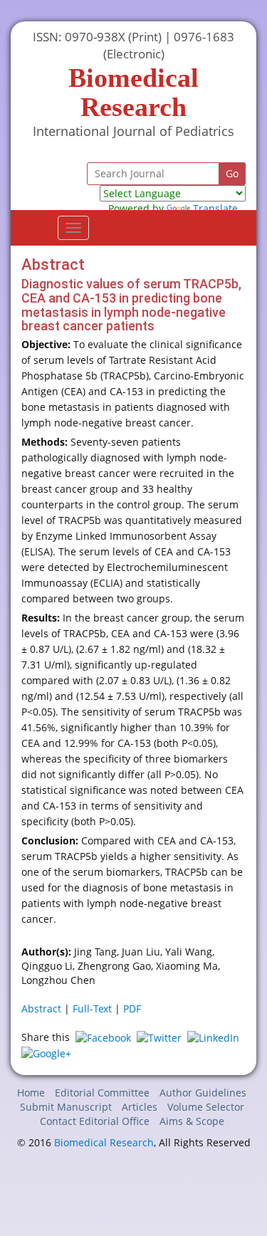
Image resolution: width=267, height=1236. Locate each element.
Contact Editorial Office (95, 1121)
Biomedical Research (104, 1142)
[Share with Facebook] (103, 1037)
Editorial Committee (102, 1092)
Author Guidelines (202, 1092)
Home (31, 1092)
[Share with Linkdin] (213, 1037)
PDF (132, 1008)
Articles (139, 1107)
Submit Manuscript (66, 1107)
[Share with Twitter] (159, 1037)
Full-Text (92, 1008)
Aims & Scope (191, 1121)
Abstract (41, 1008)
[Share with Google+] (46, 1052)
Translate (215, 208)
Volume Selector (205, 1107)
